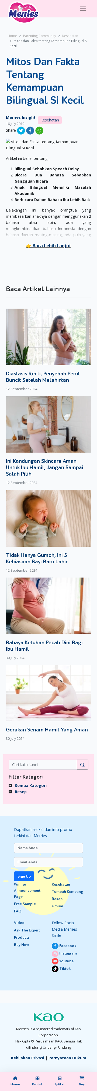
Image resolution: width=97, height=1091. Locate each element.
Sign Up (24, 876)
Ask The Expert (27, 930)
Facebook (67, 946)
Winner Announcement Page (27, 890)
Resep (21, 791)
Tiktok (64, 968)
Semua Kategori (31, 785)
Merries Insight (21, 117)
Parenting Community (39, 36)
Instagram (67, 953)
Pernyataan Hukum (67, 1057)
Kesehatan (70, 36)
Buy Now (21, 944)
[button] (48, 246)
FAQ (17, 911)
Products (22, 937)
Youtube (66, 961)
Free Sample (25, 904)
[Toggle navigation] (83, 8)
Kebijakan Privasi (27, 1057)
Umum (57, 906)
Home (12, 36)
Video (19, 922)
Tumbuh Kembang (67, 891)
